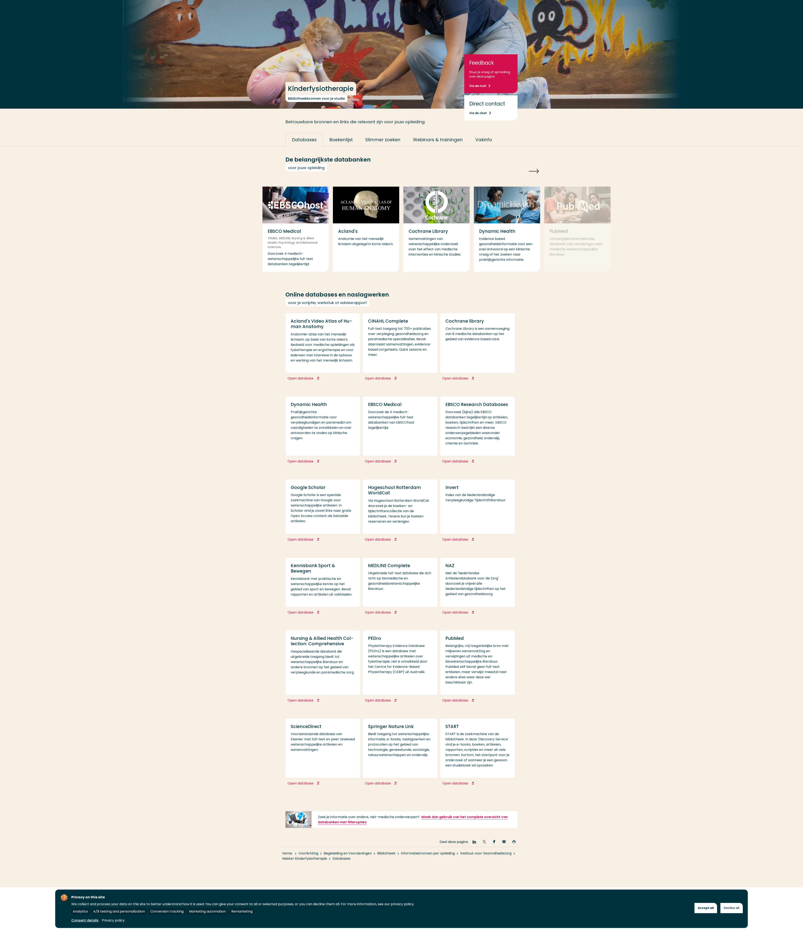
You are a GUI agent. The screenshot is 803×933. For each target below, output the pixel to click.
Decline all (731, 908)
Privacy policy (113, 920)
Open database (320, 380)
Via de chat (478, 113)
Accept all (706, 908)
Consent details (84, 920)
